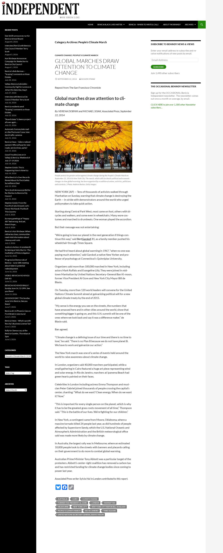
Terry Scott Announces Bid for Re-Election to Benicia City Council (18, 193)
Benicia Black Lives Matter (109, 24)
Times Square (109, 511)
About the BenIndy (172, 24)
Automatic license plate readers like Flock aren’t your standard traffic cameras (17, 132)
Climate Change (63, 55)
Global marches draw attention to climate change (87, 66)
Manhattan (109, 503)
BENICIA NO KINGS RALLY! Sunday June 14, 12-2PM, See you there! (17, 288)
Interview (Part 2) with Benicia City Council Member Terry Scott (18, 48)
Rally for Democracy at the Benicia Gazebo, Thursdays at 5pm (17, 333)
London (95, 503)
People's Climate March (85, 55)
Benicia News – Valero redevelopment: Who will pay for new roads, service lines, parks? (18, 145)
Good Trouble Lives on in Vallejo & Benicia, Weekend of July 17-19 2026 (17, 157)
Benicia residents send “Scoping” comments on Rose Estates (17, 109)
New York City (80, 507)
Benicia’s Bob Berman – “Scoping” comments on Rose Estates (17, 74)
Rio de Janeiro (92, 511)
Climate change (89, 499)
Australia (63, 499)
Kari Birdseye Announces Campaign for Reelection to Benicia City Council (16, 61)
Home (90, 24)
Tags (7, 367)
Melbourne (63, 507)
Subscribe (158, 67)
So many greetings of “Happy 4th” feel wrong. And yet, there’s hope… (17, 221)
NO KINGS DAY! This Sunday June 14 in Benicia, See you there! (17, 301)
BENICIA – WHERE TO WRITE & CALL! (144, 24)
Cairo (75, 499)
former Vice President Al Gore (72, 503)
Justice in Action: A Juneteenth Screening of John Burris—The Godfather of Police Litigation (18, 250)
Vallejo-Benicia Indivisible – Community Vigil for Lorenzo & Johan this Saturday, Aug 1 (18, 87)
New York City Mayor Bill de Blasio (109, 507)
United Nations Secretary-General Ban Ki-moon (81, 515)
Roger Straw (88, 79)
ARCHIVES (189, 24)
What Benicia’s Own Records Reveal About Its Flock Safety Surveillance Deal (17, 180)
